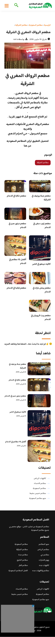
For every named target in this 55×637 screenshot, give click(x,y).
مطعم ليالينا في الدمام (16, 288)
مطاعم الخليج (22, 560)
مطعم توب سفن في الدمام (42, 225)
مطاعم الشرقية (43, 162)
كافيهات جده (44, 565)
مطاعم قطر (23, 565)
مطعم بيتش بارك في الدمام (42, 290)
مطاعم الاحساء (40, 483)
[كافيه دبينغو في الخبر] (39, 423)
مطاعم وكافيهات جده (40, 570)
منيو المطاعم (44, 544)
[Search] (15, 5)
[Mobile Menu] (6, 5)
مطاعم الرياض (43, 549)
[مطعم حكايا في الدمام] (39, 384)
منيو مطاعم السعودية (37, 498)
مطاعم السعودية (39, 488)
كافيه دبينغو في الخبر (41, 264)
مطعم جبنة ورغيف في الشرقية (41, 198)
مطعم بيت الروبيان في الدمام (41, 317)
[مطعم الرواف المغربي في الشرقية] (27, 56)
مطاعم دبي (45, 555)
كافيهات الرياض (40, 478)
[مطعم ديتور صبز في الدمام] (39, 400)
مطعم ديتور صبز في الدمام (17, 225)
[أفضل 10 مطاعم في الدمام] (39, 451)
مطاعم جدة (23, 555)
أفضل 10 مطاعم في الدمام (17, 261)
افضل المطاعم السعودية (18, 570)
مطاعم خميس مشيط (38, 493)
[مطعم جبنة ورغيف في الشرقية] (39, 368)
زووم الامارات (44, 560)
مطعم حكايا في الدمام (16, 196)
